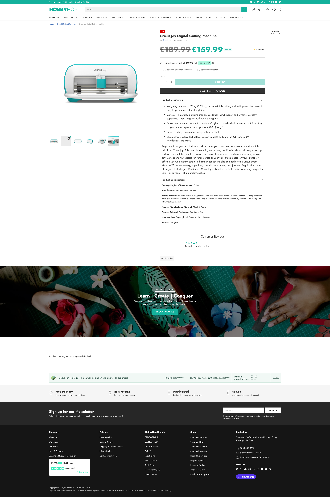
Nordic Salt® (151, 474)
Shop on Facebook (198, 446)
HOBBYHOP (69, 487)
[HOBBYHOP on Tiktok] (269, 2)
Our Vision (53, 441)
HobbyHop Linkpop (198, 455)
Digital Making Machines (66, 24)
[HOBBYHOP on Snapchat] (265, 2)
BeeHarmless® (151, 441)
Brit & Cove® (151, 460)
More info (276, 378)
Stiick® (148, 451)
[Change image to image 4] (90, 141)
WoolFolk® (150, 455)
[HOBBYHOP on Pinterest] (258, 2)
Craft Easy (149, 465)
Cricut (165, 40)
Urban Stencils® (152, 446)
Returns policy (106, 437)
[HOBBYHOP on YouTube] (276, 2)
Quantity (163, 76)
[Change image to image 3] (78, 141)
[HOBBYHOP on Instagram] (261, 2)
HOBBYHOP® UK (83, 487)
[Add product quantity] (171, 82)
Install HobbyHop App (200, 474)
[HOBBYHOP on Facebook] (251, 2)
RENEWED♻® (151, 437)
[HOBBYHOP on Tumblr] (272, 2)
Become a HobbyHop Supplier (62, 455)
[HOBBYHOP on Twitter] (254, 2)
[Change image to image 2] (66, 141)
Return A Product (197, 465)
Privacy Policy (106, 451)
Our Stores (53, 446)
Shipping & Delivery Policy (111, 446)
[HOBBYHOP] (65, 9)
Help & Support (56, 451)
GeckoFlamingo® (152, 469)
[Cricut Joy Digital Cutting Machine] (100, 81)
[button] (212, 91)
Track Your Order (197, 469)
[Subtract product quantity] (162, 82)
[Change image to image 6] (113, 141)
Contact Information (108, 455)
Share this (168, 258)
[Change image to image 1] (54, 141)
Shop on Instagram (198, 451)
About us (53, 437)
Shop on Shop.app (198, 437)
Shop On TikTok (197, 441)
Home (51, 24)
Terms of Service (107, 441)
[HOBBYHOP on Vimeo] (279, 2)
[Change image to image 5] (101, 141)
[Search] (244, 9)
